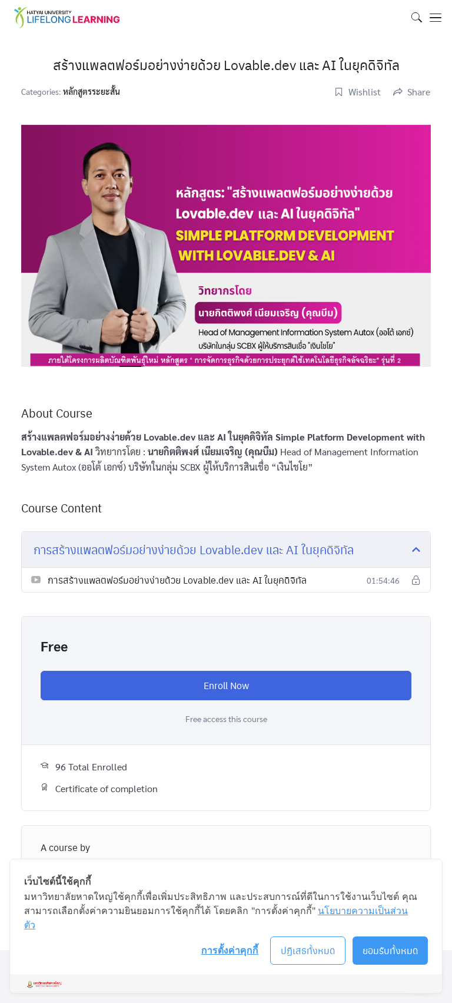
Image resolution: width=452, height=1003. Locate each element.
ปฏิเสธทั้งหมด (308, 950)
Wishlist (364, 91)
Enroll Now (226, 685)
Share (418, 91)
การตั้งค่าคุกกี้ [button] (229, 950)
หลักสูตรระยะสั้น (91, 91)
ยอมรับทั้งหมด (390, 950)
